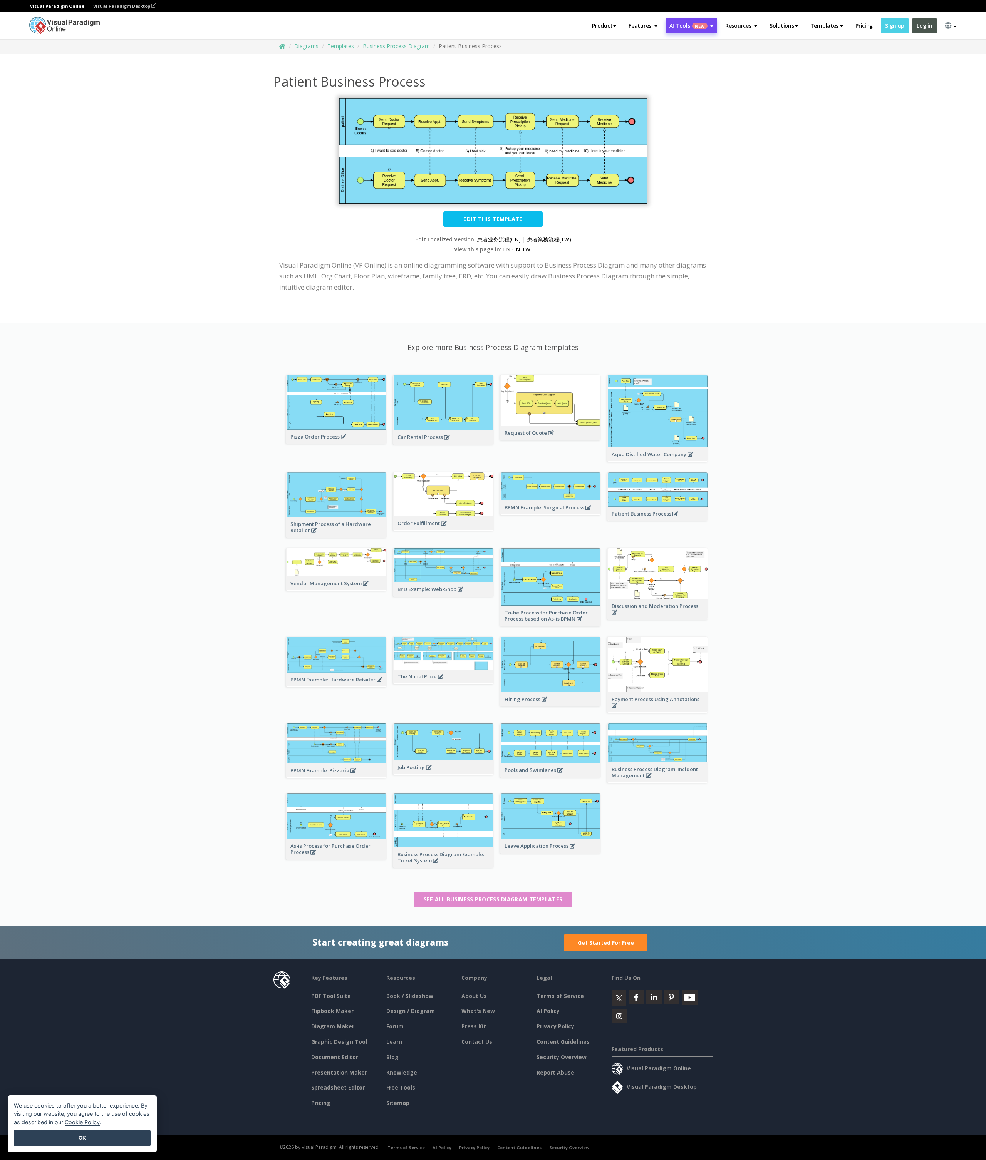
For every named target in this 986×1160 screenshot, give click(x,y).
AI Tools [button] (687, 25)
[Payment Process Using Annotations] (658, 709)
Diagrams (306, 46)
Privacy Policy (555, 1026)
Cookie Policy (82, 1122)
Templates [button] (824, 25)
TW (526, 249)
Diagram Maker (332, 1026)
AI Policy (548, 1010)
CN (516, 249)
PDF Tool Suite (331, 995)
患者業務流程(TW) (549, 239)
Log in (924, 25)
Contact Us (476, 1041)
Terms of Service (560, 995)
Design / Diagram (410, 1010)
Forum (395, 1026)
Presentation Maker (339, 1072)
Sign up (894, 25)
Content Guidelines (563, 1041)
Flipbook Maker (332, 1010)
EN (506, 249)
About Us (474, 995)
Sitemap (397, 1102)
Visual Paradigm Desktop (122, 6)
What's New (478, 1010)
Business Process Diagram (396, 46)
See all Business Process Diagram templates (493, 899)
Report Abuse (555, 1072)
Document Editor (334, 1057)
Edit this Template (492, 219)
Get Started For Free (606, 942)
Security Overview (562, 1057)
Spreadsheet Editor (338, 1087)
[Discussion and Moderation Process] (658, 616)
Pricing (864, 25)
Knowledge (401, 1072)
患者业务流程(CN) (499, 239)
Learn (394, 1041)
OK (82, 1138)
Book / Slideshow (409, 995)
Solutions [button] (782, 25)
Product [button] (602, 25)
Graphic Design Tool (339, 1041)
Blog (392, 1057)
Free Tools (400, 1087)
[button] (643, 25)
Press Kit (473, 1026)
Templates (340, 46)
